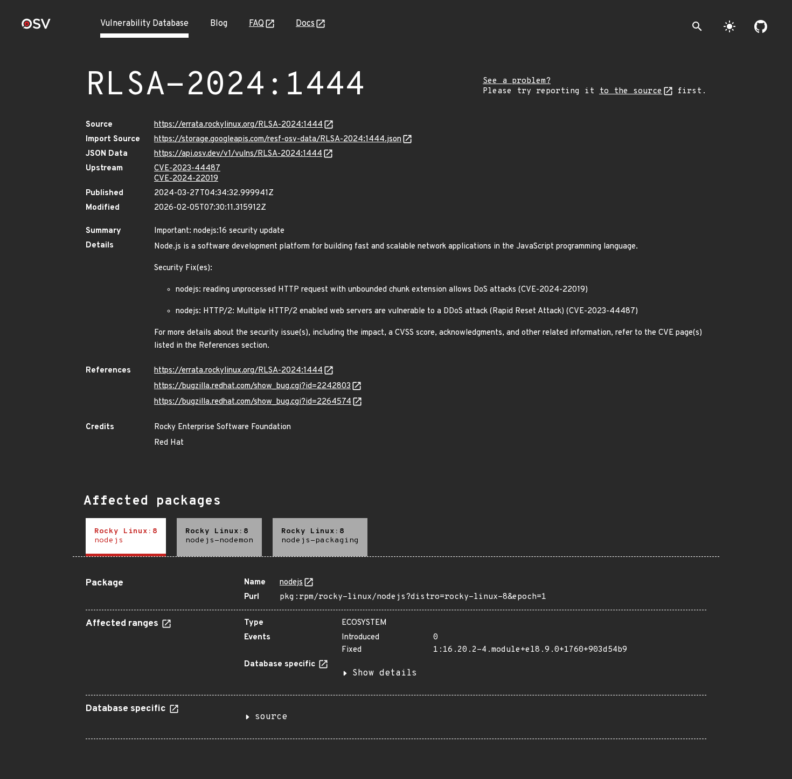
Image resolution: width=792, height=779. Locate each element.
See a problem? (517, 81)
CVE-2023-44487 (187, 168)
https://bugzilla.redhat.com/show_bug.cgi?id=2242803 (252, 386)
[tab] (126, 537)
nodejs (291, 582)
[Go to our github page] (760, 26)
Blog (218, 23)
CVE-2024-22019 (186, 179)
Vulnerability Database (144, 23)
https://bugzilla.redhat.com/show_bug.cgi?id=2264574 (252, 402)
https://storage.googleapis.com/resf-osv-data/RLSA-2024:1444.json (277, 139)
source (271, 717)
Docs (305, 23)
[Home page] (36, 27)
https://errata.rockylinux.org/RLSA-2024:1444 (238, 125)
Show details (384, 673)
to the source (630, 91)
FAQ (256, 23)
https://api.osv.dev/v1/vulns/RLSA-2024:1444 (238, 154)
